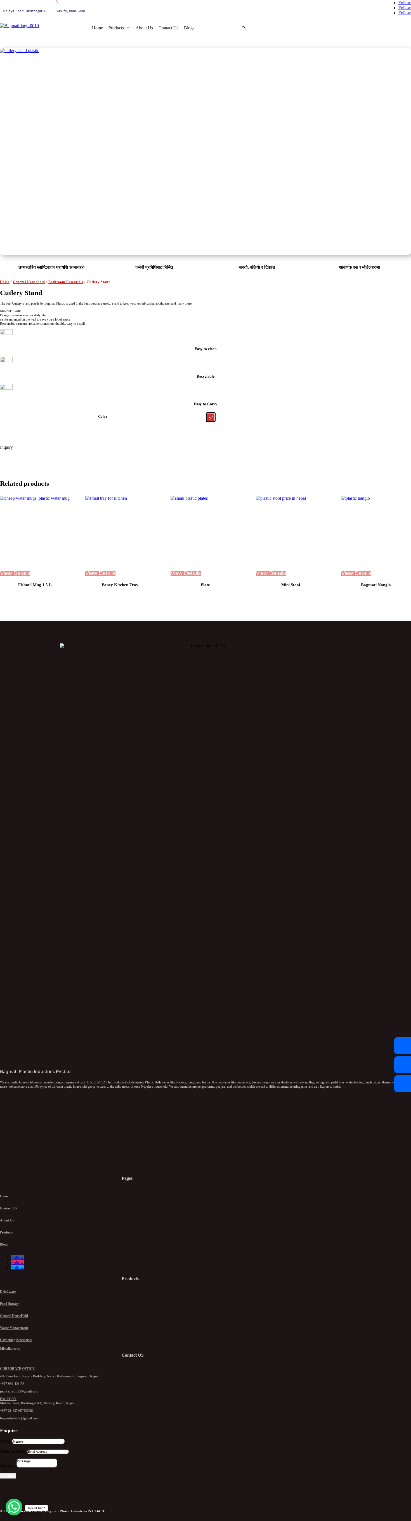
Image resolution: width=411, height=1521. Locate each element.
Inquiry (6, 447)
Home (97, 27)
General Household (29, 282)
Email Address (13, 1451)
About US (7, 1220)
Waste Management (14, 1328)
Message (7, 1466)
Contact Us (168, 27)
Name (5, 1441)
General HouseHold (14, 1316)
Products (116, 27)
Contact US (8, 1208)
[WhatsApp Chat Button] (14, 1507)
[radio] (211, 417)
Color (102, 416)
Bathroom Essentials (65, 282)
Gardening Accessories (16, 1340)
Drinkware (8, 1292)
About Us (144, 27)
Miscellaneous (10, 1349)
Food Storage (9, 1304)
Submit (8, 1476)
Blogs (189, 27)
